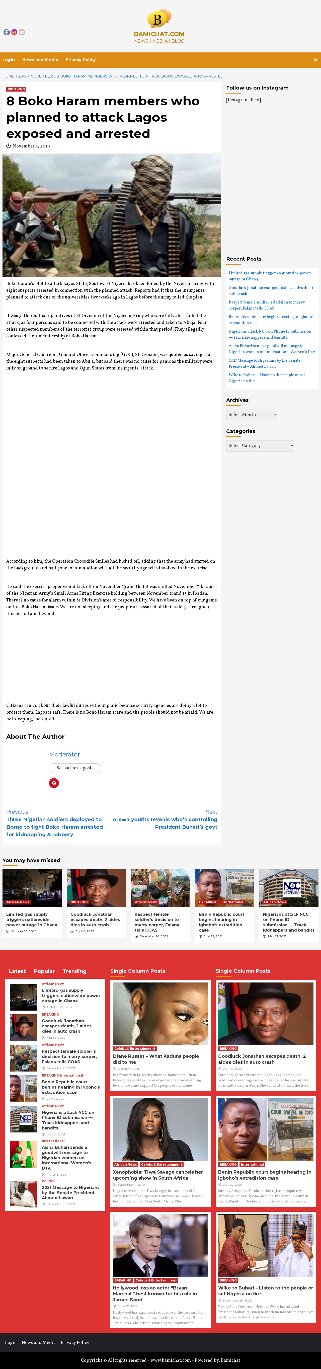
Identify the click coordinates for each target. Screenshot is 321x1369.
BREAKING (16, 89)
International (231, 902)
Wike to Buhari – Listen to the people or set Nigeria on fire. (267, 378)
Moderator (64, 754)
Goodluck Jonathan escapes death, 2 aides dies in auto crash (272, 291)
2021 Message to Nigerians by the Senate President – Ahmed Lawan (264, 363)
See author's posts (75, 768)
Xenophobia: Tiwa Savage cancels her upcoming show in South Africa (158, 1175)
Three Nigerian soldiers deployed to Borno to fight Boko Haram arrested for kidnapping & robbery (54, 823)
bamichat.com (159, 34)
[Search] (315, 60)
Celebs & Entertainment (134, 1048)
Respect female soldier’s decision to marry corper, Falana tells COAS (267, 305)
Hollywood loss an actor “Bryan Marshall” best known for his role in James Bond (155, 1294)
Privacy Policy (81, 59)
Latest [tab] (17, 971)
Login (9, 59)
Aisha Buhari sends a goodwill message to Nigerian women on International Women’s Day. (272, 349)
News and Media (40, 59)
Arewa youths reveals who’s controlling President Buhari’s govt (165, 819)
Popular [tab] (44, 971)
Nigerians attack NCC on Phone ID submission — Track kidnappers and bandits (270, 334)
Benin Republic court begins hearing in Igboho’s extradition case (271, 320)
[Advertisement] (26, 470)
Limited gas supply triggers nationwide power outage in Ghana (270, 276)
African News (18, 902)
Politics (48, 1181)
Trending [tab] (75, 971)
